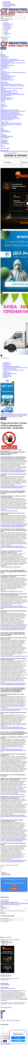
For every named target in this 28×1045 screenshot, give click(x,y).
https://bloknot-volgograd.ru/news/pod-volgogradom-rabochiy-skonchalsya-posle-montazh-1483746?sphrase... (14, 607)
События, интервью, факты (7, 61)
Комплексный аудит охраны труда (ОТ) (10, 112)
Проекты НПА (4, 66)
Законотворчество (5, 56)
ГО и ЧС (3, 100)
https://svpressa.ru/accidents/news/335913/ (15, 794)
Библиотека (7, 25)
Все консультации (5, 83)
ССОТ (6, 34)
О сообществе (4, 135)
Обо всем (3, 68)
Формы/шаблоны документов (7, 79)
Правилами (11, 993)
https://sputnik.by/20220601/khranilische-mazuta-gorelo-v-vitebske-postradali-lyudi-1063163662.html (14, 840)
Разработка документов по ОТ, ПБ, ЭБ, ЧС (10, 118)
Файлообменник (4, 141)
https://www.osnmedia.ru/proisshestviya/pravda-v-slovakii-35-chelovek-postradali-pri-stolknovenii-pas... (14, 861)
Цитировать (3, 907)
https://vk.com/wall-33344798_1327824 (14, 771)
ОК (5, 1041)
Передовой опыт (4, 64)
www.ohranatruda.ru (15, 1020)
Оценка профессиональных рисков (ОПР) (10, 113)
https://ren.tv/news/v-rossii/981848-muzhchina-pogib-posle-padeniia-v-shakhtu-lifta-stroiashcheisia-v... (13, 526)
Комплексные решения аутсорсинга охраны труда (12, 114)
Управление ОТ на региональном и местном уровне (13, 60)
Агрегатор (7, 29)
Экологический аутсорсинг (7, 119)
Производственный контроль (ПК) (9, 116)
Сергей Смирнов (4, 901)
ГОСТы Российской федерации (8, 76)
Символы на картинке (6, 937)
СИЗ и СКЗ (3, 96)
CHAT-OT (3, 145)
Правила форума (4, 130)
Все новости (3, 55)
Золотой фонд (8, 33)
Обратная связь (6, 1)
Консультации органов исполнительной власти (11, 84)
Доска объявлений (5, 143)
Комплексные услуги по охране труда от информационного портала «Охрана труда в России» (13, 110)
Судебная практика (5, 67)
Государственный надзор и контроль (9, 59)
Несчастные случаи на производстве (9, 90)
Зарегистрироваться (5, 1043)
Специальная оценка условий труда (9, 117)
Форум (6, 32)
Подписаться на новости (9, 4)
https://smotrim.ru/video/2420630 (13, 566)
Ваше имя (3, 918)
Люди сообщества (5, 137)
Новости (7, 22)
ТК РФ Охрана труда (5, 78)
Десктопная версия (5, 984)
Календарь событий (8, 23)
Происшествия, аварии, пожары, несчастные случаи (13, 62)
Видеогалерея (4, 142)
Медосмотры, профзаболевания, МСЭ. (9, 93)
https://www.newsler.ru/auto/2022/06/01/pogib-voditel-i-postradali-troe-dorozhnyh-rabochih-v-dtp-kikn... (13, 471)
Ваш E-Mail (3, 919)
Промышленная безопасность (7, 97)
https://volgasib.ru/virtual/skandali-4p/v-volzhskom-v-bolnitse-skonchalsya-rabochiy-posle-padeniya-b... (14, 547)
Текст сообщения (5, 921)
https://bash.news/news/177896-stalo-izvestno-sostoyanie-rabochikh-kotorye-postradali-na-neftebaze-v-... (13, 684)
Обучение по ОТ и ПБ (6, 91)
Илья (2, 909)
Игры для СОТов (4, 150)
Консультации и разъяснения (7, 65)
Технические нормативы (6, 77)
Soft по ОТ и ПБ (8, 26)
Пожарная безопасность (6, 99)
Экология (3, 101)
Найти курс (14, 888)
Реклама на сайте (7, 2)
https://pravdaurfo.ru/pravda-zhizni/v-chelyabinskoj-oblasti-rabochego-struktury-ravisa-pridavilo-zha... (13, 750)
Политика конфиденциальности (8, 988)
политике (9, 1038)
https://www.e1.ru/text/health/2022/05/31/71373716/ (12, 591)
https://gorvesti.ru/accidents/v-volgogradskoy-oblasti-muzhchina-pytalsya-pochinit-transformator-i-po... (13, 628)
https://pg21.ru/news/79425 (12, 510)
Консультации (8, 28)
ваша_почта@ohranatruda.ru (9, 5)
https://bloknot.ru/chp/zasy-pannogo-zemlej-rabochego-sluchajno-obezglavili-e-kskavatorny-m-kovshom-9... (14, 816)
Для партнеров (4, 106)
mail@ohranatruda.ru (5, 979)
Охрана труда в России (6, 974)
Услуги (6, 30)
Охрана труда (4, 57)
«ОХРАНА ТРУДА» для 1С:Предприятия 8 (11, 123)
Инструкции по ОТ (5, 74)
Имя (2, 905)
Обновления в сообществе (7, 136)
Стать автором (6, 6)
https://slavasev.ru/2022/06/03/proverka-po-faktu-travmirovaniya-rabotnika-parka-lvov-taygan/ (14, 709)
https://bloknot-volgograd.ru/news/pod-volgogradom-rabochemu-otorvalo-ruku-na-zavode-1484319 (13, 728)
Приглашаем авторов (5, 131)
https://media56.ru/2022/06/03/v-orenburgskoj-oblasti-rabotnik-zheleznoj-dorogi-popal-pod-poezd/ (13, 487)
